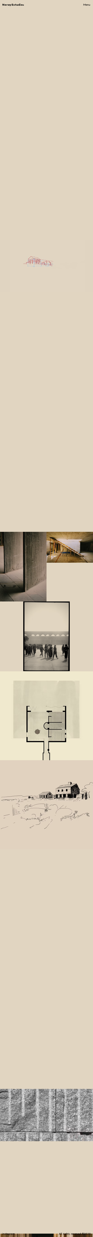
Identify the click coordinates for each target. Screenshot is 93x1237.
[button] (85, 1136)
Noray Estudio (13, 4)
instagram (8, 1233)
